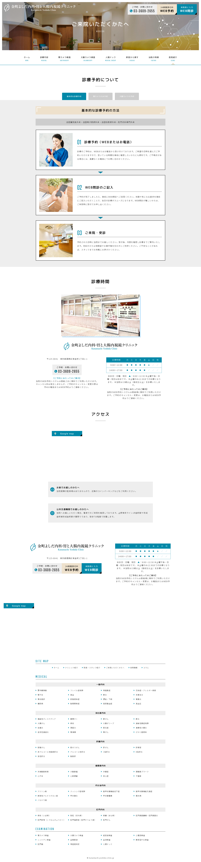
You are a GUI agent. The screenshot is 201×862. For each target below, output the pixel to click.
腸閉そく (74, 719)
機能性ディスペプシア (47, 719)
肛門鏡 (40, 844)
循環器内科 (100, 765)
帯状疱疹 (41, 699)
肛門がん (106, 820)
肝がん (106, 747)
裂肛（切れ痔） (76, 815)
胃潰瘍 (73, 732)
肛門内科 (100, 809)
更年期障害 (42, 690)
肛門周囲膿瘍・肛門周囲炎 (147, 815)
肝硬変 (138, 747)
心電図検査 (140, 835)
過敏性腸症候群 (142, 723)
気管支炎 (139, 695)
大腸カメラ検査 (76, 835)
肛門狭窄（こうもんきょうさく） (51, 820)
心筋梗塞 (74, 776)
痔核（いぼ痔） (44, 815)
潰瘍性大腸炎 (141, 727)
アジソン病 (42, 791)
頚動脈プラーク (142, 771)
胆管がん (41, 747)
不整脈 (138, 776)
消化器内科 (100, 713)
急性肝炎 (41, 756)
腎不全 (40, 695)
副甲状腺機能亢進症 (144, 791)
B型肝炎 (139, 752)
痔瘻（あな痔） (109, 815)
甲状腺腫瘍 (107, 795)
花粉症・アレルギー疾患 (146, 690)
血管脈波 (74, 839)
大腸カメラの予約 (127, 96)
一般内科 (100, 684)
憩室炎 (73, 727)
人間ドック (107, 844)
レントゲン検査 (44, 839)
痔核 (72, 723)
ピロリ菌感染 (141, 732)
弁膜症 (106, 771)
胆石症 (106, 727)
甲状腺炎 (74, 795)
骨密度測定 (75, 844)
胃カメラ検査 (43, 835)
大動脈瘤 (74, 771)
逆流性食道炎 (43, 732)
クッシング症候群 (77, 791)
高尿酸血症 (107, 703)
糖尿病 (40, 703)
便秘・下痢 (107, 699)
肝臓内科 (100, 741)
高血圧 (138, 703)
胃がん (106, 732)
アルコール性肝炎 (77, 752)
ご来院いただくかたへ (115, 667)
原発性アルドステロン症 (48, 795)
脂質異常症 (75, 703)
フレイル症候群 (76, 690)
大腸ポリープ (108, 723)
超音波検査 (107, 835)
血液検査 (106, 839)
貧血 (72, 695)
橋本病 (138, 795)
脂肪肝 (73, 756)
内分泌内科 (100, 785)
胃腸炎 (138, 699)
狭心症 (106, 776)
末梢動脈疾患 (43, 771)
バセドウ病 (42, 800)
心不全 (40, 776)
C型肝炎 (106, 752)
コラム (146, 667)
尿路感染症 (75, 699)
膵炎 (137, 719)
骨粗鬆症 (106, 690)
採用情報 (134, 667)
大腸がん (41, 723)
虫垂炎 (40, 727)
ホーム (56, 667)
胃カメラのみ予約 (100, 96)
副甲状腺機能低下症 (111, 791)
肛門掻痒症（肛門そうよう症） (83, 820)
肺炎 (105, 695)
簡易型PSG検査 (142, 839)
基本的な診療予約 (74, 96)
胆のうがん (75, 747)
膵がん (106, 719)
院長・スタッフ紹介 (92, 667)
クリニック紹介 (71, 667)
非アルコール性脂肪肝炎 (48, 752)
